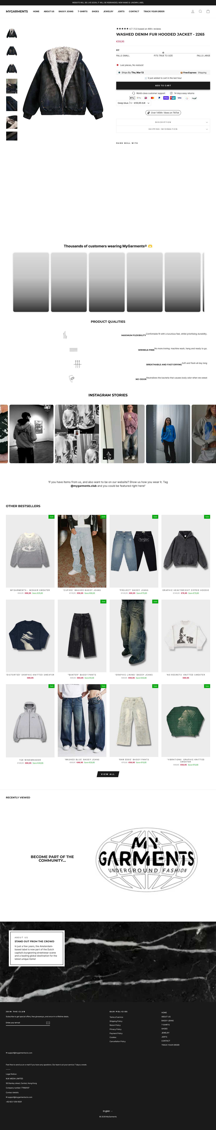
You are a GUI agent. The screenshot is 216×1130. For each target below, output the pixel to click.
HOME (36, 11)
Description (163, 122)
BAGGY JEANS (66, 11)
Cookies (113, 1037)
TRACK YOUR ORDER (154, 11)
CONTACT (134, 11)
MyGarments (17, 11)
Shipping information (163, 129)
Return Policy (115, 1025)
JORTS (121, 11)
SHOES (95, 11)
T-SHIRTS (82, 11)
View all (108, 774)
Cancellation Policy (118, 1041)
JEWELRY (108, 11)
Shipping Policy (116, 1021)
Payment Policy (116, 1033)
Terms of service (116, 1017)
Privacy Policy (116, 1029)
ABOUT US (49, 11)
